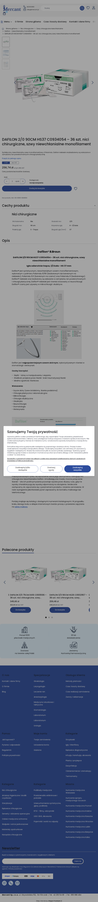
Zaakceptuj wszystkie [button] (78, 468)
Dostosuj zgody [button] (51, 468)
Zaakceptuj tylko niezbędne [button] (22, 468)
